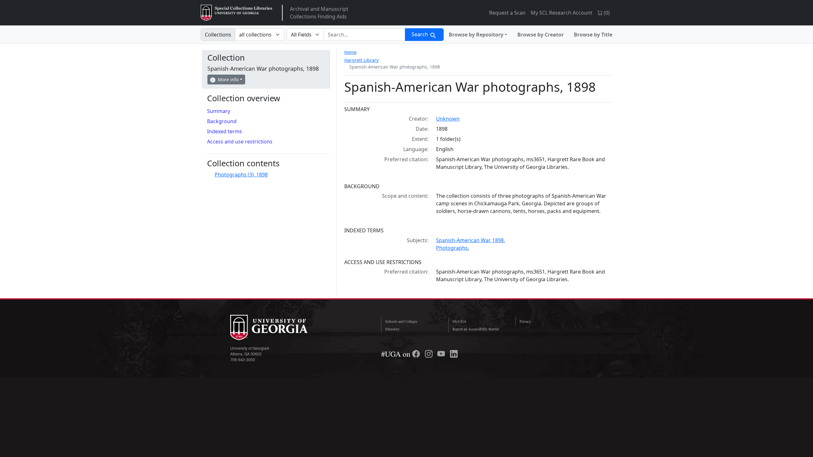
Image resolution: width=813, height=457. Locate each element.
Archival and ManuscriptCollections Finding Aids (319, 12)
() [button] (606, 12)
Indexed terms (224, 131)
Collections (218, 34)
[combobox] (364, 35)
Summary (218, 111)
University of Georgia (278, 327)
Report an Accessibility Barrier (476, 328)
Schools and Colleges (401, 321)
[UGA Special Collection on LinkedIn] (454, 354)
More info (228, 79)
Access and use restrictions (239, 141)
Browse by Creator (540, 34)
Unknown (448, 118)
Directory (392, 328)
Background (222, 121)
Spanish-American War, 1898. (470, 240)
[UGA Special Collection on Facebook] (417, 354)
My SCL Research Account (561, 12)
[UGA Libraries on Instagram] (429, 354)
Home (350, 52)
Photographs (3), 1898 (241, 174)
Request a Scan (507, 12)
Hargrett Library (361, 60)
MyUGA (460, 321)
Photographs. (452, 247)
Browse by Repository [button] (476, 34)
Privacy (525, 321)
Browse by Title (593, 34)
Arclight (236, 13)
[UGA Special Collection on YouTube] (442, 354)
